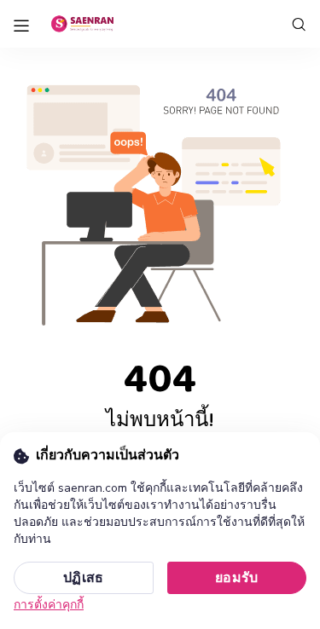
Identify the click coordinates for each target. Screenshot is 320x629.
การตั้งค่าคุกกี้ (49, 605)
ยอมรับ (237, 577)
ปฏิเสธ (83, 577)
